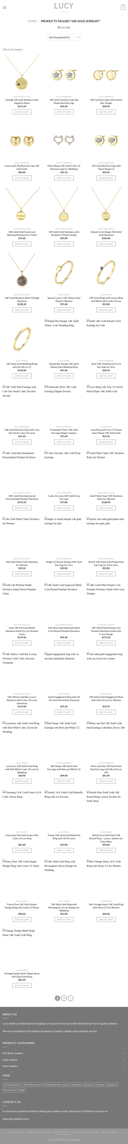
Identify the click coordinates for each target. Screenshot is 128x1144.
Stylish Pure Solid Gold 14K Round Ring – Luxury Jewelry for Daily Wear (106, 838)
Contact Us (64, 1134)
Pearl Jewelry (10, 1066)
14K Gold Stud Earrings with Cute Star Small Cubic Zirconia (21, 431)
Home (32, 21)
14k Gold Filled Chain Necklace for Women (22, 563)
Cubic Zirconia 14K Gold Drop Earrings (64, 497)
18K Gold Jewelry (32, 1084)
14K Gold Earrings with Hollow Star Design (106, 101)
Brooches (88, 1084)
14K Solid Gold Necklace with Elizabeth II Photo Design (64, 233)
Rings (22, 1090)
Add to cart (22, 112)
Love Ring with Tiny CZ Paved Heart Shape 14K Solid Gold (106, 431)
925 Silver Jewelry (12, 1053)
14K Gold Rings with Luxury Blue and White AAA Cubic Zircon (106, 299)
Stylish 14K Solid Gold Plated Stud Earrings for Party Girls (106, 563)
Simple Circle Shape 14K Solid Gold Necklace (106, 233)
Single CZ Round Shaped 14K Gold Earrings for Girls (64, 563)
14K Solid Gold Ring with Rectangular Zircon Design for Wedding (64, 907)
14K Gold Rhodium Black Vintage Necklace (22, 299)
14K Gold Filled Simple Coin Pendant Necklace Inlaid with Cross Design (106, 630)
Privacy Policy (62, 1132)
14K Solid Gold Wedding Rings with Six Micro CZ (22, 365)
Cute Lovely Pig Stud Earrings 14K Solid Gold (22, 167)
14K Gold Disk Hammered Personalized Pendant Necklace (22, 497)
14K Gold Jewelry (12, 1084)
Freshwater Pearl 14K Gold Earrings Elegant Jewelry (64, 431)
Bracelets (77, 1084)
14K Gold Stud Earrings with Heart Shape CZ (106, 167)
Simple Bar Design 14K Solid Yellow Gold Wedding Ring (64, 365)
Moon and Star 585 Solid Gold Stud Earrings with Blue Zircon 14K (106, 769)
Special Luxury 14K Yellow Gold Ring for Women (64, 299)
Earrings (100, 1084)
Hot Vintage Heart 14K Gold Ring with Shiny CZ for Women (106, 906)
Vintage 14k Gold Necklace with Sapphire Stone (21, 101)
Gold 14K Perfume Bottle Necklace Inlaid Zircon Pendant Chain (22, 630)
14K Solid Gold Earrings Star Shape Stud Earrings (64, 101)
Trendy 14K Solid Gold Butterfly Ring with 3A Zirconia (64, 837)
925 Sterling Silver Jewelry (57, 1084)
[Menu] (4, 7)
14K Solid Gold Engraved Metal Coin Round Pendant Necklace (64, 629)
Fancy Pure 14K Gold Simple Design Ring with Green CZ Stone (22, 906)
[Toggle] (124, 1053)
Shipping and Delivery (86, 1132)
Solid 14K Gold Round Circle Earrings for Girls (106, 365)
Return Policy (109, 1132)
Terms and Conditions (39, 1132)
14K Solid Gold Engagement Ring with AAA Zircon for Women (106, 698)
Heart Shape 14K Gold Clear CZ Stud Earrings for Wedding (64, 167)
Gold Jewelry (10, 1059)
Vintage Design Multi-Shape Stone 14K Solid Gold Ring (22, 975)
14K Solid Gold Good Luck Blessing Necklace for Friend (22, 233)
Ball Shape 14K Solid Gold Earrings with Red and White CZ (63, 768)
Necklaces (112, 1084)
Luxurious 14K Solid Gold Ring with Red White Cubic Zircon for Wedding (22, 769)
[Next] (70, 998)
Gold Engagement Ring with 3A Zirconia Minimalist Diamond (64, 698)
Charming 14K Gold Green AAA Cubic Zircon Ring (21, 837)
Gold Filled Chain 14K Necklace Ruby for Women (106, 497)
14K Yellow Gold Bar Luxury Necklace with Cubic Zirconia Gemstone (21, 700)
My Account (16, 1132)
